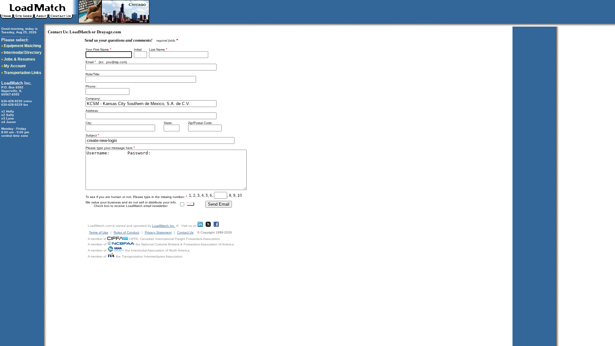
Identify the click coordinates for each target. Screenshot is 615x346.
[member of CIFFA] (117, 239)
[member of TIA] (111, 256)
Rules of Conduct (126, 232)
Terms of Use (98, 232)
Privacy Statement (158, 232)
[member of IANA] (115, 250)
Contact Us (185, 232)
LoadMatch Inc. (163, 225)
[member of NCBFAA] (121, 244)
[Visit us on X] (208, 225)
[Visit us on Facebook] (216, 225)
